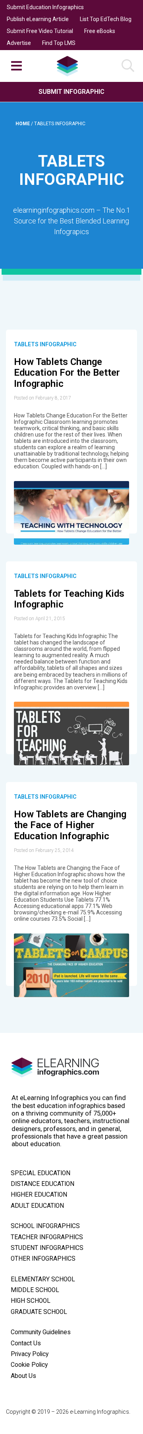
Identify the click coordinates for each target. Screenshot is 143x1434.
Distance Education (42, 1184)
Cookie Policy (29, 1364)
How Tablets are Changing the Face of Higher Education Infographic (70, 825)
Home (23, 123)
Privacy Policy (29, 1354)
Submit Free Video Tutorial (40, 31)
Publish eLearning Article (38, 19)
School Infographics (45, 1226)
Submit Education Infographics (45, 7)
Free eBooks (99, 31)
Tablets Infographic (45, 344)
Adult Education (37, 1205)
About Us (23, 1376)
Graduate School (39, 1312)
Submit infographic (71, 91)
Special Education (40, 1173)
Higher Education (39, 1194)
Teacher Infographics (47, 1237)
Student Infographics (47, 1248)
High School (30, 1300)
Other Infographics (43, 1258)
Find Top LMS (58, 43)
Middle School (35, 1290)
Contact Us (26, 1343)
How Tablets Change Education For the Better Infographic (67, 372)
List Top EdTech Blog (105, 19)
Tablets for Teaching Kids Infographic (69, 599)
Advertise (19, 43)
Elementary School (43, 1279)
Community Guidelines (41, 1332)
